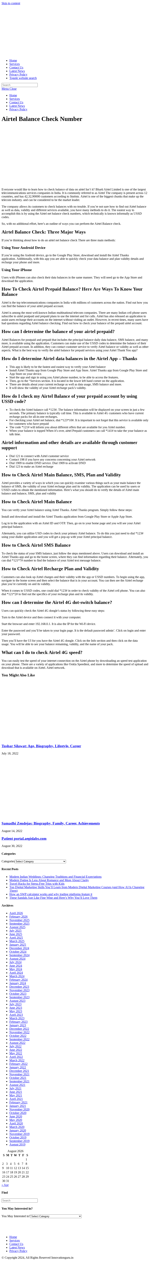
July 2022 (15, 1046)
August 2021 (17, 1085)
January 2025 (17, 944)
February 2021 (18, 1102)
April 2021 (16, 1099)
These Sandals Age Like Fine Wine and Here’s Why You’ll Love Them (53, 897)
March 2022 (16, 1060)
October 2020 (17, 1113)
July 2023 (15, 1004)
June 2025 (15, 934)
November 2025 (19, 920)
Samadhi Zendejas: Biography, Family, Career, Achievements (51, 823)
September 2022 (19, 1039)
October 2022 (17, 1035)
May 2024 (15, 969)
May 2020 (15, 1120)
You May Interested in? (16, 1216)
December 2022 (19, 1028)
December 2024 (19, 948)
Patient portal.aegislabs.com (24, 838)
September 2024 (19, 955)
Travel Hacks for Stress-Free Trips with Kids (36, 883)
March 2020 (16, 1127)
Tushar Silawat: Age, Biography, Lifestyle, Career (41, 746)
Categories (8, 861)
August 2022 (17, 1042)
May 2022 (15, 1053)
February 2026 (18, 916)
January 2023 (17, 1025)
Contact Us (16, 102)
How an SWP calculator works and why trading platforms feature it (50, 894)
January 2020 (17, 1130)
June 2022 (15, 1049)
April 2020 (16, 1123)
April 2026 (16, 913)
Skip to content (11, 3)
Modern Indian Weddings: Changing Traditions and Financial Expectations (55, 876)
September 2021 (19, 1081)
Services (14, 98)
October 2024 (17, 951)
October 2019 (17, 1137)
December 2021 (19, 1070)
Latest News (17, 106)
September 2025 (19, 923)
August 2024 (17, 958)
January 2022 (17, 1067)
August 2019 (17, 1144)
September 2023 (19, 997)
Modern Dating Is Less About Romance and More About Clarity (49, 880)
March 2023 (16, 1018)
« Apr (5, 1185)
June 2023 (15, 1007)
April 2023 (16, 1014)
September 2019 (19, 1141)
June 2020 (15, 1116)
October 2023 (17, 993)
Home (13, 95)
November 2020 (19, 1109)
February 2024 (18, 979)
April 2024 (16, 972)
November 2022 (19, 1032)
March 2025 (16, 941)
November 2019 (19, 1134)
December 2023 (19, 986)
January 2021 (17, 1106)
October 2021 (17, 1077)
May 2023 (15, 1011)
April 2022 (16, 1056)
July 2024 (15, 962)
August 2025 (17, 927)
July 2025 (15, 930)
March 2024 (16, 976)
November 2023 (19, 990)
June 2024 (15, 965)
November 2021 (19, 1074)
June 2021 (15, 1092)
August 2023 (17, 1000)
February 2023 (18, 1021)
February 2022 (18, 1063)
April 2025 (16, 937)
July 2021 (15, 1088)
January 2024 (17, 983)
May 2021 (15, 1095)
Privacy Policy (18, 109)
